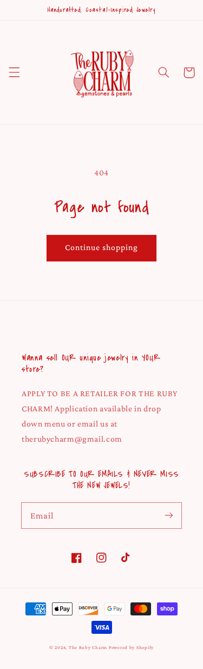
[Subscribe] (168, 515)
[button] (14, 72)
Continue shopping (102, 247)
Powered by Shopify (131, 647)
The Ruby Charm (88, 647)
